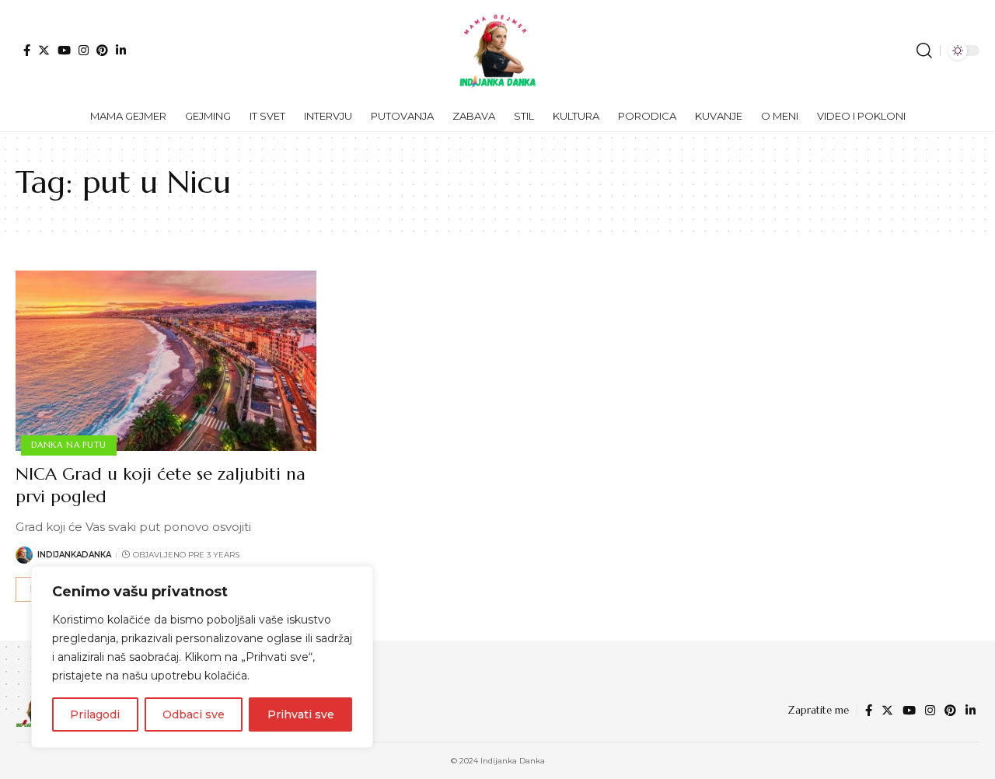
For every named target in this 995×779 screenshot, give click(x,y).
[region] (202, 657)
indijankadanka (74, 555)
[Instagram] (84, 50)
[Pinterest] (102, 50)
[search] (924, 50)
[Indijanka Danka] (497, 50)
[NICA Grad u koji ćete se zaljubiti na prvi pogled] (166, 361)
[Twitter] (44, 50)
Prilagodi (95, 714)
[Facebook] (26, 50)
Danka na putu (68, 444)
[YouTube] (64, 50)
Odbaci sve (193, 714)
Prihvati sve (300, 714)
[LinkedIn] (121, 50)
